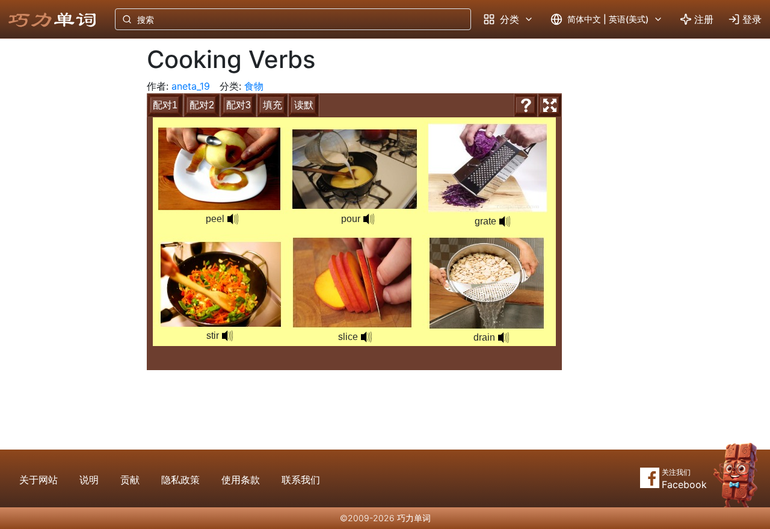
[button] (233, 219)
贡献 (130, 480)
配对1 (165, 105)
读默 (303, 105)
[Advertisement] (64, 237)
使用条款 (240, 480)
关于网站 (38, 480)
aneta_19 (190, 86)
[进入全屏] (550, 105)
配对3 (238, 105)
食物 (253, 86)
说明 (89, 480)
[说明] (526, 105)
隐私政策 (180, 480)
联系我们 (301, 480)
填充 (272, 105)
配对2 (201, 105)
